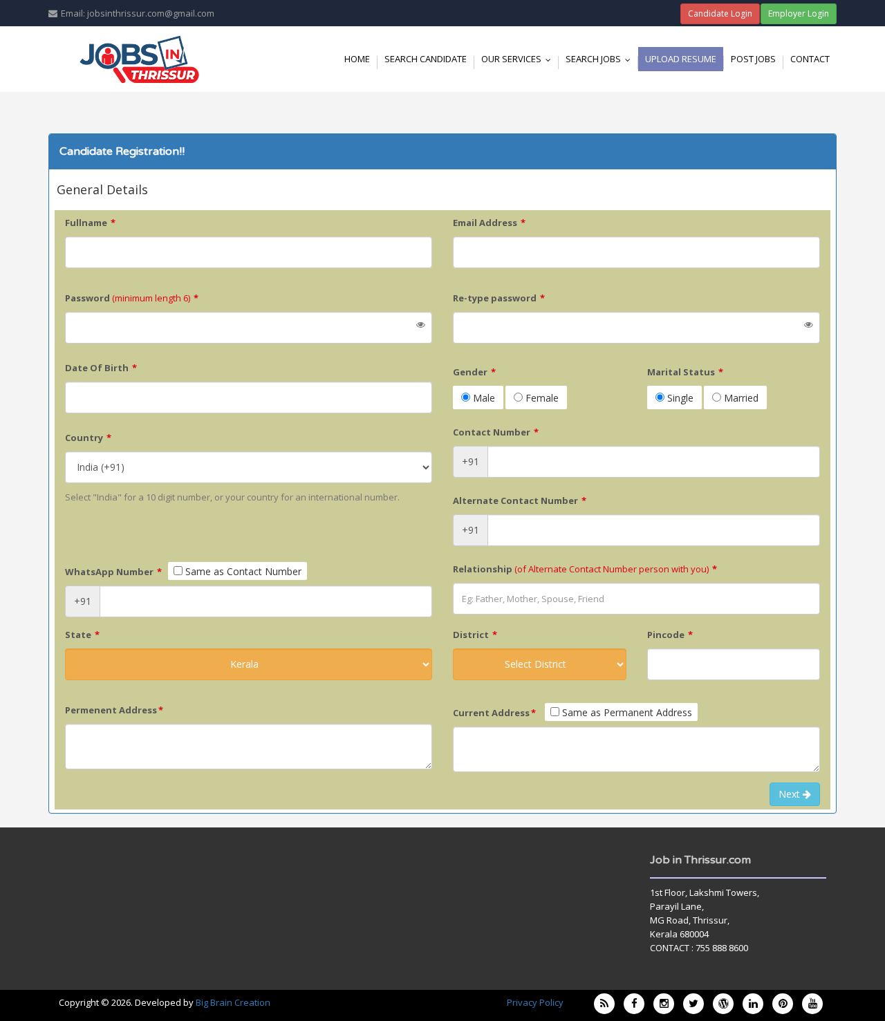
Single (678, 397)
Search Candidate (425, 59)
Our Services (519, 59)
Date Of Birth (101, 368)
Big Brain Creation (233, 1002)
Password (131, 298)
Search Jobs (601, 59)
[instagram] (663, 1003)
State (82, 634)
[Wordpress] (723, 1003)
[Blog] (604, 1003)
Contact (810, 59)
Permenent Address (114, 710)
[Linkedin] (753, 1003)
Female (541, 397)
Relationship (585, 569)
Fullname (90, 222)
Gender (474, 372)
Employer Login (798, 13)
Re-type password (499, 298)
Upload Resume (680, 59)
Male (482, 397)
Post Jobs (753, 59)
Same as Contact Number (242, 571)
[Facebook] (634, 1003)
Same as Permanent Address (625, 712)
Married (739, 397)
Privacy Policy (535, 1002)
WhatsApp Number (113, 571)
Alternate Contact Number (519, 500)
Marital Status (685, 372)
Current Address (494, 712)
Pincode (670, 634)
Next (791, 793)
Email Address (489, 222)
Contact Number (496, 432)
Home (357, 59)
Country (88, 437)
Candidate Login (720, 13)
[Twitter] (693, 1003)
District (475, 634)
